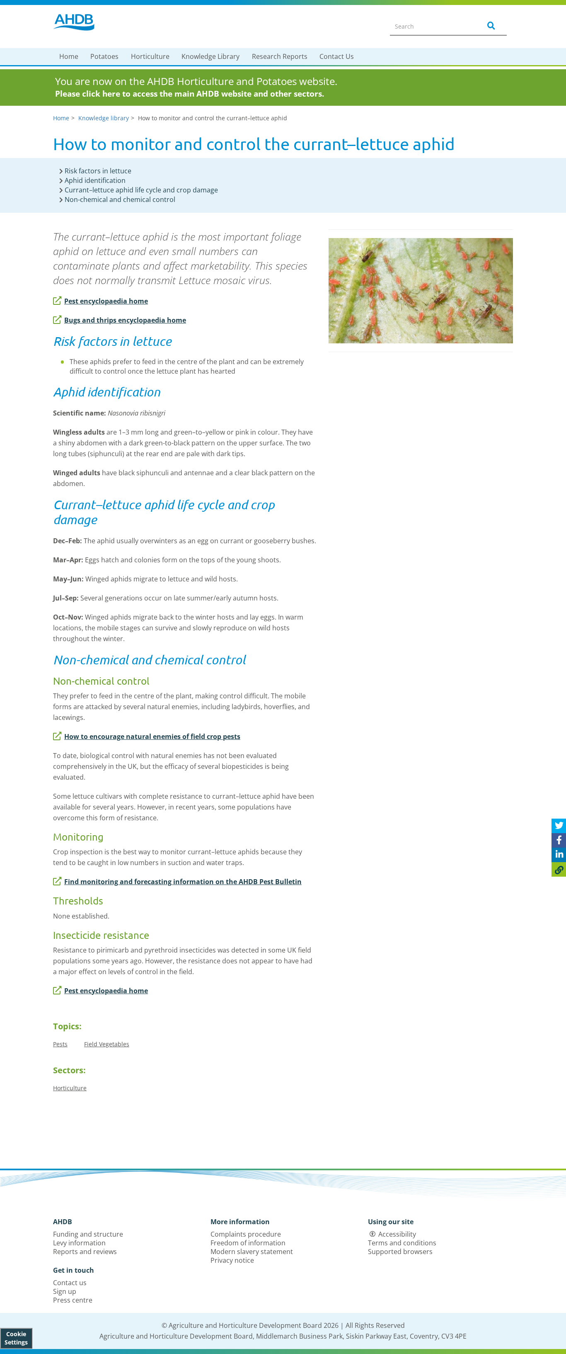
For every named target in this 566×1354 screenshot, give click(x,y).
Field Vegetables (106, 1044)
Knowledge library (103, 118)
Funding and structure (88, 1234)
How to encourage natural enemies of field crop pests (152, 736)
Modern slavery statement (251, 1251)
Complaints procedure (245, 1234)
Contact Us (336, 56)
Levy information (79, 1242)
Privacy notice (232, 1260)
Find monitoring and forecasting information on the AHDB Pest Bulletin (183, 881)
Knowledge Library (210, 56)
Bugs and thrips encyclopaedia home (125, 320)
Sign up (64, 1291)
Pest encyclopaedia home (106, 301)
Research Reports (279, 56)
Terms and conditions (402, 1242)
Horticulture (150, 56)
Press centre (72, 1300)
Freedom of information (247, 1242)
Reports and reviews (85, 1251)
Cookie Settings (16, 1338)
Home (68, 56)
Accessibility (397, 1234)
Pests (60, 1044)
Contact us (70, 1282)
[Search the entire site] (490, 26)
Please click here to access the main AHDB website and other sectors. (189, 93)
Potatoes (104, 56)
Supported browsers (400, 1251)
